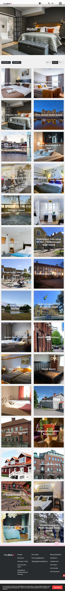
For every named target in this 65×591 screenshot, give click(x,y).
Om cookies (35, 554)
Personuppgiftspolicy (38, 558)
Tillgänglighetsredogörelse (40, 561)
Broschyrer (20, 558)
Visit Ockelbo (54, 568)
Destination (5, 62)
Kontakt (19, 554)
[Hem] (7, 3)
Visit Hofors (53, 565)
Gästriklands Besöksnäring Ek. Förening (22, 572)
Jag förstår (57, 587)
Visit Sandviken (54, 571)
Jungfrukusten (54, 561)
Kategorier (16, 62)
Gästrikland (53, 558)
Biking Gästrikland (55, 554)
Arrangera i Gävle (22, 561)
